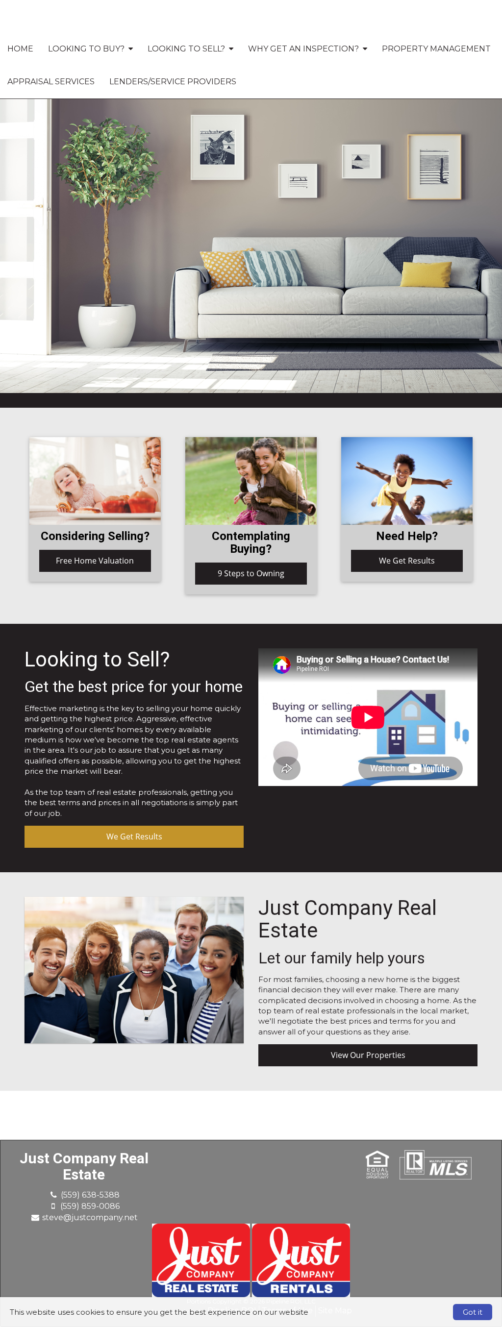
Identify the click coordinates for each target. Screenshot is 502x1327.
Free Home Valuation (95, 560)
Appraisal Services (51, 81)
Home (20, 48)
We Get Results (407, 560)
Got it (472, 1312)
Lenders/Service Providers (172, 81)
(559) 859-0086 (90, 1206)
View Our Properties (368, 1055)
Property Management (436, 48)
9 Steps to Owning (251, 573)
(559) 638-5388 (90, 1195)
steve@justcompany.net (90, 1217)
